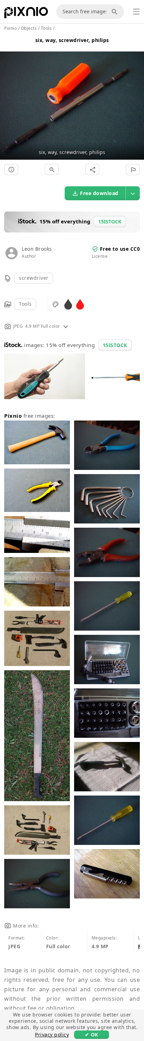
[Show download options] (133, 193)
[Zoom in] (52, 169)
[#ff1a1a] (80, 304)
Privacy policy (52, 1034)
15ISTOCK (115, 345)
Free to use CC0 (120, 248)
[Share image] (92, 169)
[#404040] (68, 304)
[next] (136, 97)
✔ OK (91, 1034)
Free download (99, 193)
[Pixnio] (26, 14)
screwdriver (34, 278)
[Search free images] (116, 12)
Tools (25, 303)
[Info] (11, 169)
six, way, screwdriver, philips (72, 40)
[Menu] (136, 11)
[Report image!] (133, 169)
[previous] (8, 97)
